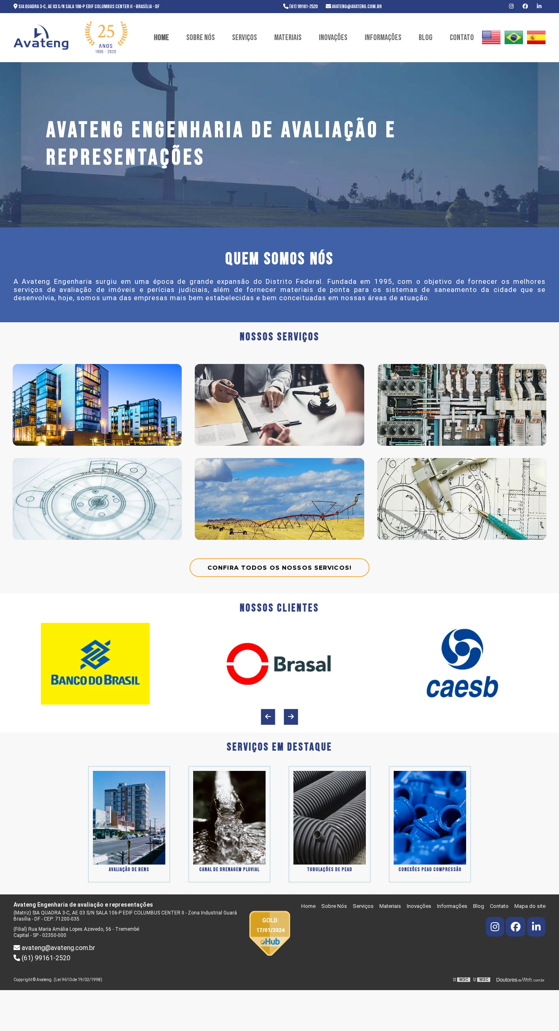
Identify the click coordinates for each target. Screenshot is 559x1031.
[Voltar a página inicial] (71, 38)
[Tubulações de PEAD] (329, 817)
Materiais (288, 38)
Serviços (244, 38)
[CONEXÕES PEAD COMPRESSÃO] (430, 817)
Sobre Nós (200, 38)
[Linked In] (539, 6)
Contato (462, 38)
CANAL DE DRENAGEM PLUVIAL (229, 870)
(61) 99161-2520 (303, 6)
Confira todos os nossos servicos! (279, 567)
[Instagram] (511, 6)
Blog (426, 38)
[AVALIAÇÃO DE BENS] (129, 817)
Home (161, 38)
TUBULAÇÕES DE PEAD (329, 870)
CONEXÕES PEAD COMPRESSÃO (430, 870)
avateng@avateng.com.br (356, 6)
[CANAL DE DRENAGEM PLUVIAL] (229, 817)
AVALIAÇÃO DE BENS (129, 870)
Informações (383, 38)
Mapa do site (529, 906)
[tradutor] (491, 37)
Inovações (333, 38)
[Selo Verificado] (269, 933)
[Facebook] (526, 6)
